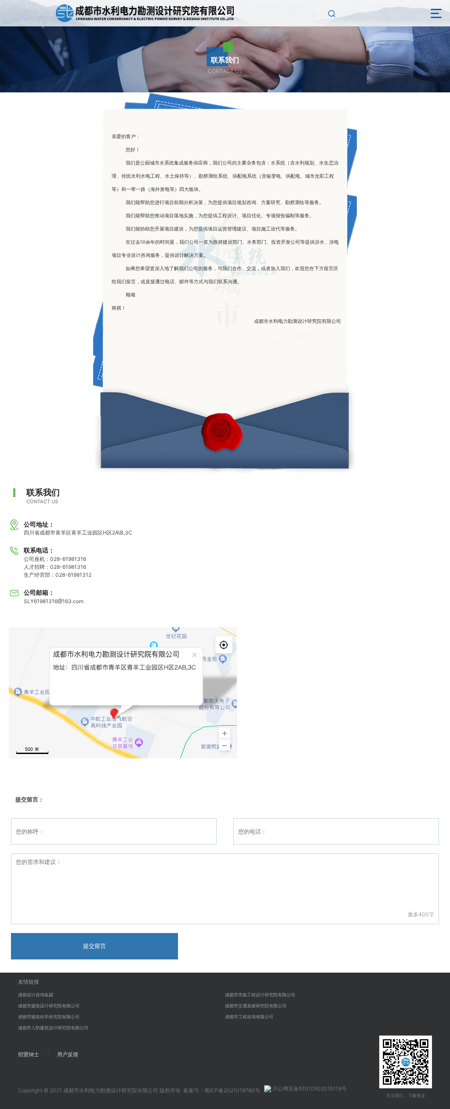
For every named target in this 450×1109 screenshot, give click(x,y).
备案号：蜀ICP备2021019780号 (221, 1090)
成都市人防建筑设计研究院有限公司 (53, 1027)
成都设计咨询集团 (35, 994)
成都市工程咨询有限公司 (249, 1016)
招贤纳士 (28, 1054)
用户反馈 (67, 1054)
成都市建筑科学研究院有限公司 (49, 1016)
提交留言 (94, 946)
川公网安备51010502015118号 (309, 1088)
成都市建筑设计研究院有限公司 (49, 1005)
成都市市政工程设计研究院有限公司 (260, 994)
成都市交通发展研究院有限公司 (256, 1005)
